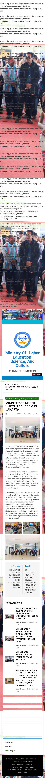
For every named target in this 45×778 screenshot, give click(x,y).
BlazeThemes (27, 761)
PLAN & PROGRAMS (15, 770)
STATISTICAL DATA (31, 770)
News (23, 398)
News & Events (32, 398)
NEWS (32, 767)
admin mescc (12, 414)
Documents (22, 772)
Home (13, 765)
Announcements (12, 398)
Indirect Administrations (19, 767)
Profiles (20, 765)
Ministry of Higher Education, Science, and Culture (22, 359)
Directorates (29, 765)
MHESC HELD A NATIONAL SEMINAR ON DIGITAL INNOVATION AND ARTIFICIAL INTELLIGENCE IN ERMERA (27, 613)
